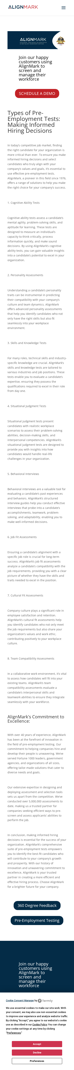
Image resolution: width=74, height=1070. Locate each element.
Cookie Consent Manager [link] (20, 1000)
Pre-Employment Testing (37, 920)
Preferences (37, 1061)
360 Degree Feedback (37, 905)
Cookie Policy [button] (39, 1024)
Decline (37, 1052)
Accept (37, 1044)
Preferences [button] (14, 1033)
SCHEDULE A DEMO (37, 93)
